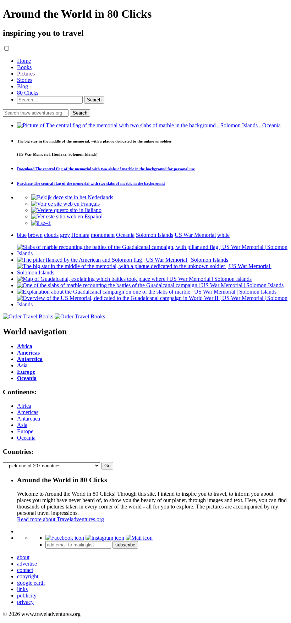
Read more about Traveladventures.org (60, 519)
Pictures (26, 74)
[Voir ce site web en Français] (65, 204)
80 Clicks (27, 93)
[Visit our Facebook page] (64, 538)
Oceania (26, 438)
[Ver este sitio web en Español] (67, 216)
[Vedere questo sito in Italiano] (66, 210)
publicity (27, 596)
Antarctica (28, 419)
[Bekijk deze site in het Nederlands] (72, 197)
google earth (31, 583)
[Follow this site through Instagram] (105, 538)
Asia (22, 425)
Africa (24, 406)
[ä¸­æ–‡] (41, 223)
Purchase (91, 183)
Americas (27, 412)
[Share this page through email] (139, 538)
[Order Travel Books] (54, 316)
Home (24, 61)
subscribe (125, 544)
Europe (25, 431)
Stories (24, 80)
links (22, 589)
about (23, 557)
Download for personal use (106, 169)
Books (24, 67)
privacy (25, 602)
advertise (27, 564)
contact (25, 570)
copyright (27, 576)
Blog (22, 86)
